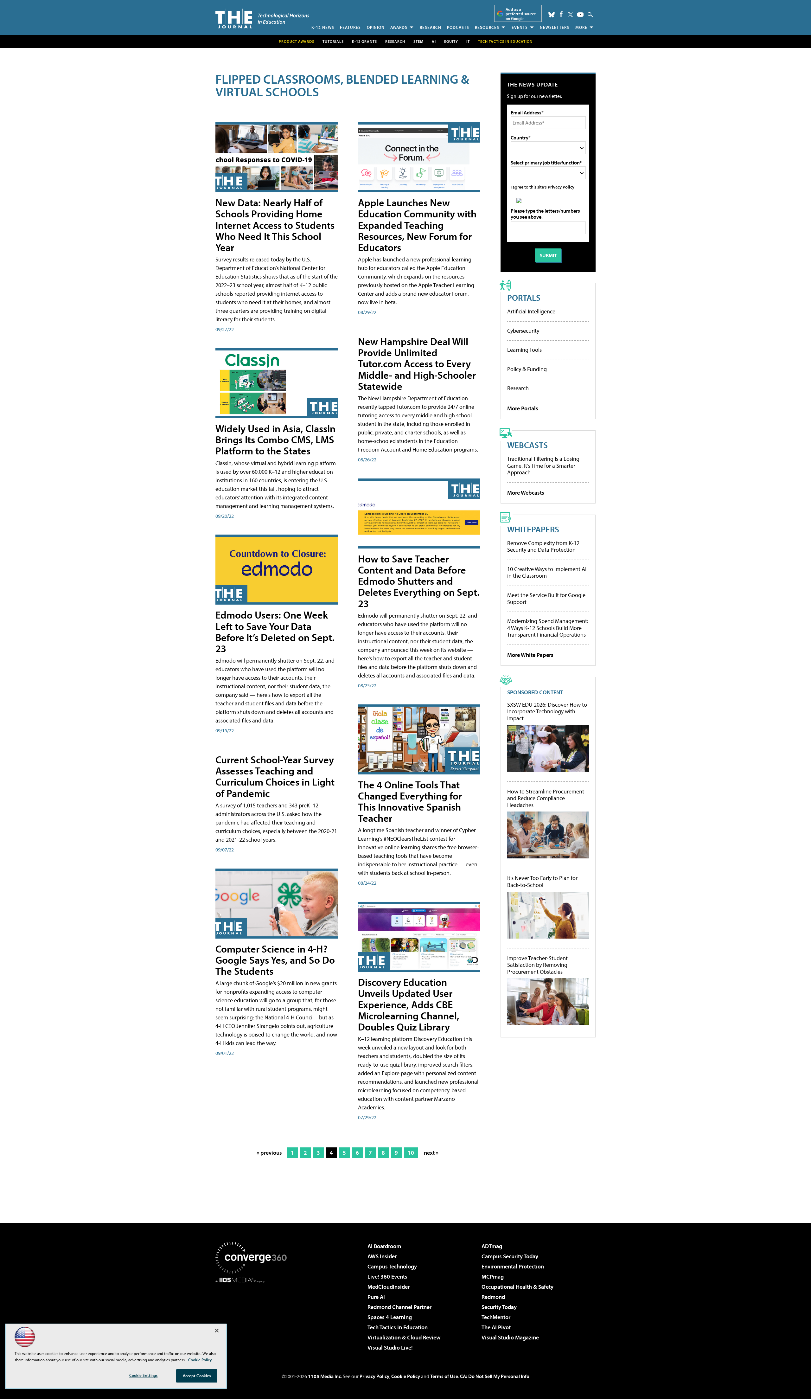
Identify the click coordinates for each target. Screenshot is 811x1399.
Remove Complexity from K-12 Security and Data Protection (543, 546)
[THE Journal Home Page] (262, 18)
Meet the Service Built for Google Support (546, 598)
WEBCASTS (527, 444)
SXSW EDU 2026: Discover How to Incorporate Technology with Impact (547, 711)
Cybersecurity (523, 330)
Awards (398, 27)
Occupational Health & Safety (517, 1286)
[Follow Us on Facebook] (561, 14)
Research (430, 27)
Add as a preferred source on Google (521, 14)
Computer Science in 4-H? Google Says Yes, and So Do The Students (275, 959)
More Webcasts (525, 492)
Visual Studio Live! (390, 1347)
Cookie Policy (405, 1376)
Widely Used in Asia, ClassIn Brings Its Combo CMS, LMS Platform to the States (275, 439)
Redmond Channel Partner (399, 1307)
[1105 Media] (253, 1315)
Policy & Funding (527, 369)
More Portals (522, 408)
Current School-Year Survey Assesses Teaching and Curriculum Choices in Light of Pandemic (275, 776)
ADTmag (492, 1246)
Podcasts (458, 27)
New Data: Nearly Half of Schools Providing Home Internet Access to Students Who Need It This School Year (275, 224)
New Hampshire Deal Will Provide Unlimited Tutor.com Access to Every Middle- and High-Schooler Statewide (417, 363)
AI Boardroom (384, 1246)
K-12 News (322, 27)
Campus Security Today (510, 1256)
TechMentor (496, 1317)
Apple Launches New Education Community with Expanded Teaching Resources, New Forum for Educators (417, 224)
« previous (269, 1152)
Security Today (499, 1307)
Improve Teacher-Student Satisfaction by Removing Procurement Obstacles (537, 965)
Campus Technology (392, 1266)
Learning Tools (524, 349)
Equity (451, 41)
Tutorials (333, 41)
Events (520, 27)
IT (468, 41)
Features (350, 27)
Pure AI (376, 1296)
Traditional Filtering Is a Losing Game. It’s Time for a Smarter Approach (543, 465)
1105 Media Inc (324, 1376)
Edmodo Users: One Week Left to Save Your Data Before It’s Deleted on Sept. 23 (275, 631)
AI (434, 41)
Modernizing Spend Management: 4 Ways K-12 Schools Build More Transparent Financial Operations (547, 627)
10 (411, 1152)
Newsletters (554, 27)
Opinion (376, 27)
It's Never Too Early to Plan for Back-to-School (542, 881)
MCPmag (493, 1276)
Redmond (493, 1296)
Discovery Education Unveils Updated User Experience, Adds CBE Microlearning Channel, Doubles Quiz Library (408, 1004)
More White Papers (530, 654)
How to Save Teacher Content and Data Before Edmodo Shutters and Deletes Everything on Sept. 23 (419, 581)
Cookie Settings (143, 1375)
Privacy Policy (561, 187)
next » (431, 1152)
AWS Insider (382, 1256)
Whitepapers (533, 529)
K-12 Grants (364, 41)
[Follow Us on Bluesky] (551, 14)
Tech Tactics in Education (397, 1327)
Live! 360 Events (387, 1276)
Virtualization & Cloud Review (403, 1337)
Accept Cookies (197, 1375)
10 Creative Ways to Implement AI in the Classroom (546, 572)
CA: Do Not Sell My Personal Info (494, 1376)
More (581, 27)
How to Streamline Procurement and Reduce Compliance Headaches (545, 798)
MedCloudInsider (388, 1286)
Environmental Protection (513, 1266)
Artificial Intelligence (531, 311)
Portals (523, 297)
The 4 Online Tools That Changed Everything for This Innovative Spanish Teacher (410, 801)
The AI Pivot (496, 1327)
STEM (418, 41)
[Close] (217, 1331)
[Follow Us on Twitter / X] (570, 14)
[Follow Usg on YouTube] (580, 14)
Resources (487, 27)
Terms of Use (444, 1376)
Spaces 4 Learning (389, 1317)
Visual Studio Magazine (510, 1337)
